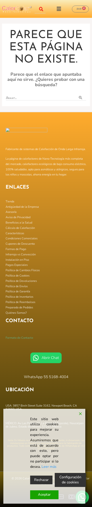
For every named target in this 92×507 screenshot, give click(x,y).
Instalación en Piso (17, 260)
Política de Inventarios (19, 297)
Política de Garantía (18, 291)
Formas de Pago (16, 249)
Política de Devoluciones (21, 281)
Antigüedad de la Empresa (22, 207)
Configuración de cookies (70, 480)
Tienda (10, 202)
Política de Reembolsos (20, 302)
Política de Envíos (17, 286)
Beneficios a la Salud (19, 223)
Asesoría (11, 212)
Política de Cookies (17, 276)
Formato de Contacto (19, 338)
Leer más (49, 466)
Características (15, 233)
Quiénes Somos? (16, 313)
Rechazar (41, 479)
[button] (59, 9)
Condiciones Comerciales (22, 238)
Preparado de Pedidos (19, 307)
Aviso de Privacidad (18, 217)
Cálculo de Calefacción (20, 228)
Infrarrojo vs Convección (21, 254)
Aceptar (44, 494)
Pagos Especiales (17, 265)
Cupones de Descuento (20, 244)
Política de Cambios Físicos (23, 270)
